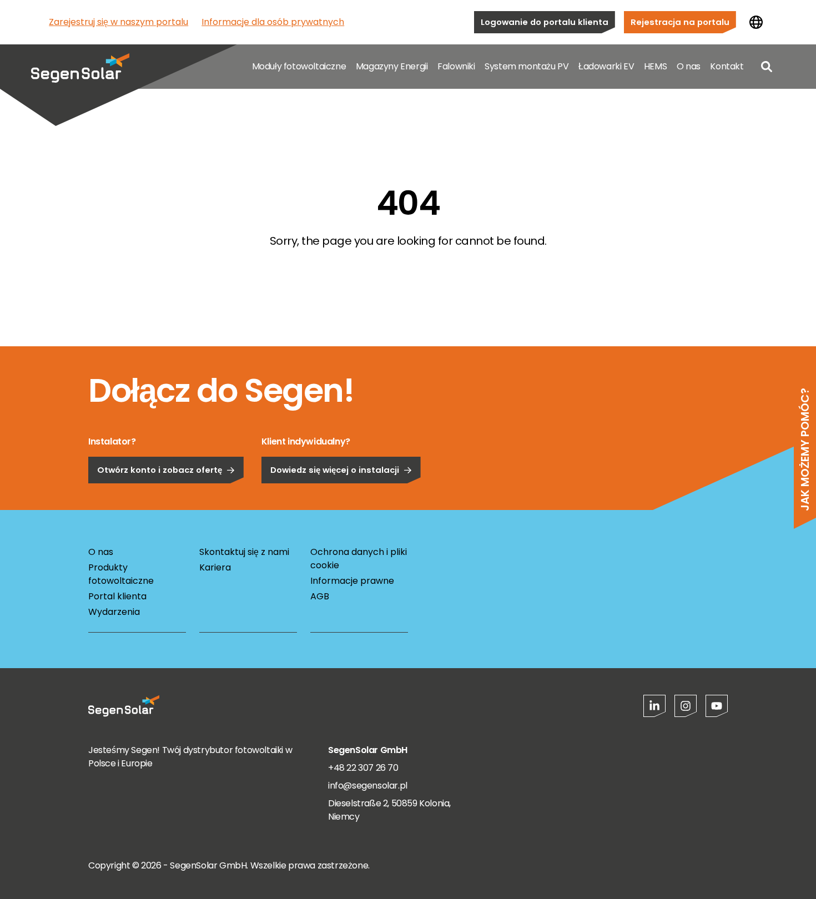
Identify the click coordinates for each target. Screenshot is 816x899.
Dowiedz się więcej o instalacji (334, 470)
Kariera (215, 567)
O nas (689, 66)
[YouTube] (717, 706)
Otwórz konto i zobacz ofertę (159, 470)
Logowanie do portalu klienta (544, 22)
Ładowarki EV (606, 66)
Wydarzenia (114, 611)
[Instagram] (685, 706)
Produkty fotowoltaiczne (121, 574)
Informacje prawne (352, 580)
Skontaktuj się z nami (244, 552)
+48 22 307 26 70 (363, 767)
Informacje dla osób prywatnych (273, 22)
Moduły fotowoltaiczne (299, 66)
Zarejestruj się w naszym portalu (118, 22)
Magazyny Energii (392, 66)
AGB (319, 596)
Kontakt (726, 66)
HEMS (655, 66)
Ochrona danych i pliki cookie (358, 559)
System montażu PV (526, 66)
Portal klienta (117, 596)
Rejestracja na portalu (680, 22)
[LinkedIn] (654, 706)
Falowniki (456, 66)
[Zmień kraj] (756, 22)
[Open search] (766, 66)
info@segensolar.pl (367, 785)
